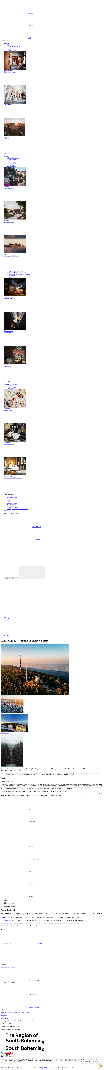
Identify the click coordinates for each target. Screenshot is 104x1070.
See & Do (6, 153)
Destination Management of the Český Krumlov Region (15, 1012)
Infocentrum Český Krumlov (8, 967)
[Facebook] (16, 552)
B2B (29, 38)
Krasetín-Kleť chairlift (7, 923)
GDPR (46, 1067)
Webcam (30, 25)
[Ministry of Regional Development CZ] (7, 1056)
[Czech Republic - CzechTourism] (7, 1053)
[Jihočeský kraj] (25, 1043)
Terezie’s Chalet (5, 917)
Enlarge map (39, 943)
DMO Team (4, 1015)
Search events (7, 381)
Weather (30, 13)
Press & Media (4, 1018)
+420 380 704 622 (36, 527)
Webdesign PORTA (54, 1067)
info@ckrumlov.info (37, 539)
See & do (6, 635)
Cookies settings (38, 1068)
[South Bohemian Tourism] (25, 1051)
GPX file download (6, 943)
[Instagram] (41, 552)
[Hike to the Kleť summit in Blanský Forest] (35, 694)
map (30, 809)
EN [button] (5, 617)
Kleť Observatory (5, 920)
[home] (16, 633)
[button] (6, 43)
